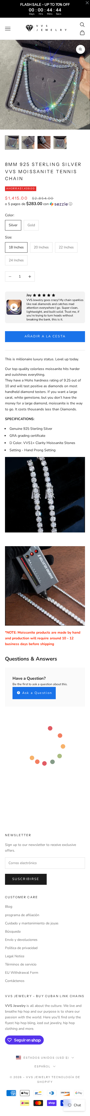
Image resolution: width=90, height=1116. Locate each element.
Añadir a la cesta (45, 336)
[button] (45, 204)
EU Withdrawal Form (21, 972)
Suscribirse (26, 879)
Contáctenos (14, 980)
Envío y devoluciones (21, 939)
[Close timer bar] (87, 2)
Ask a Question (36, 693)
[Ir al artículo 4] (60, 142)
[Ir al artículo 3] (44, 142)
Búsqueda (12, 931)
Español (42, 1066)
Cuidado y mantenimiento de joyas (31, 923)
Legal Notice (14, 956)
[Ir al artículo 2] (28, 142)
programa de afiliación (22, 915)
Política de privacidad (21, 948)
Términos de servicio (20, 964)
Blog (8, 906)
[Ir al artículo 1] (12, 142)
